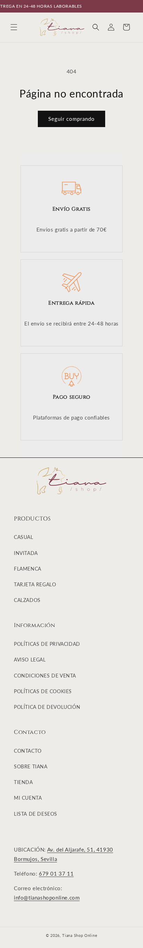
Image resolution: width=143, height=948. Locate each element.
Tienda (23, 782)
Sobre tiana (31, 766)
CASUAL (23, 537)
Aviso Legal (30, 660)
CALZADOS (27, 600)
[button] (14, 27)
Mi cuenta (28, 798)
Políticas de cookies (43, 691)
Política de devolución (47, 707)
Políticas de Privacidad (47, 644)
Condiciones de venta (45, 676)
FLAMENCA (27, 569)
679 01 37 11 (56, 873)
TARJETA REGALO (35, 584)
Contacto (28, 751)
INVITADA (26, 553)
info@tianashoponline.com (46, 897)
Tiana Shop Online (79, 935)
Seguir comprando (71, 119)
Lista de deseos (35, 814)
